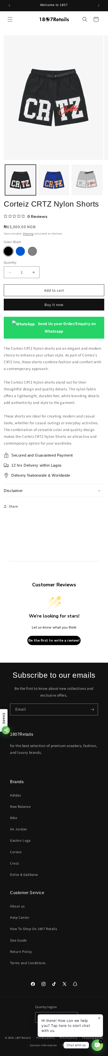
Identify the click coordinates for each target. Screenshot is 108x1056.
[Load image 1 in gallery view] (20, 180)
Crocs (14, 863)
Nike (13, 818)
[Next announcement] (98, 5)
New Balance (20, 806)
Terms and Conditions (28, 963)
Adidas (15, 795)
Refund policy (68, 1037)
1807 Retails (23, 1037)
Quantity (10, 262)
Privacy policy (45, 1037)
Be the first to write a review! (54, 640)
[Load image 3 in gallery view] (87, 180)
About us (17, 906)
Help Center (20, 917)
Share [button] (13, 506)
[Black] (8, 251)
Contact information (43, 1045)
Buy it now (54, 304)
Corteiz (16, 852)
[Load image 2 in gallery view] (53, 180)
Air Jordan (18, 829)
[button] (10, 19)
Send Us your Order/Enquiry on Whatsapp (66, 327)
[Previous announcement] (9, 5)
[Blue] (20, 251)
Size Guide (18, 940)
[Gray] (32, 251)
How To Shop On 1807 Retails (33, 928)
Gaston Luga (20, 840)
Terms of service (72, 1045)
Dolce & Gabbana (24, 874)
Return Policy (21, 951)
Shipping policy (92, 1037)
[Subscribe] (92, 709)
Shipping (28, 233)
